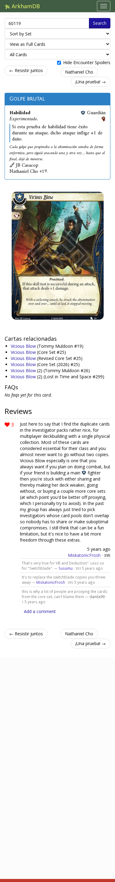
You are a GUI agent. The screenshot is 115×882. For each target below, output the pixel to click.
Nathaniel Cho (79, 72)
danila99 (97, 596)
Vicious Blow (24, 346)
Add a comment (40, 611)
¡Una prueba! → (90, 82)
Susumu (66, 568)
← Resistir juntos (26, 70)
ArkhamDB (25, 6)
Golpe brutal (27, 99)
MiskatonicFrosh (84, 555)
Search (99, 23)
